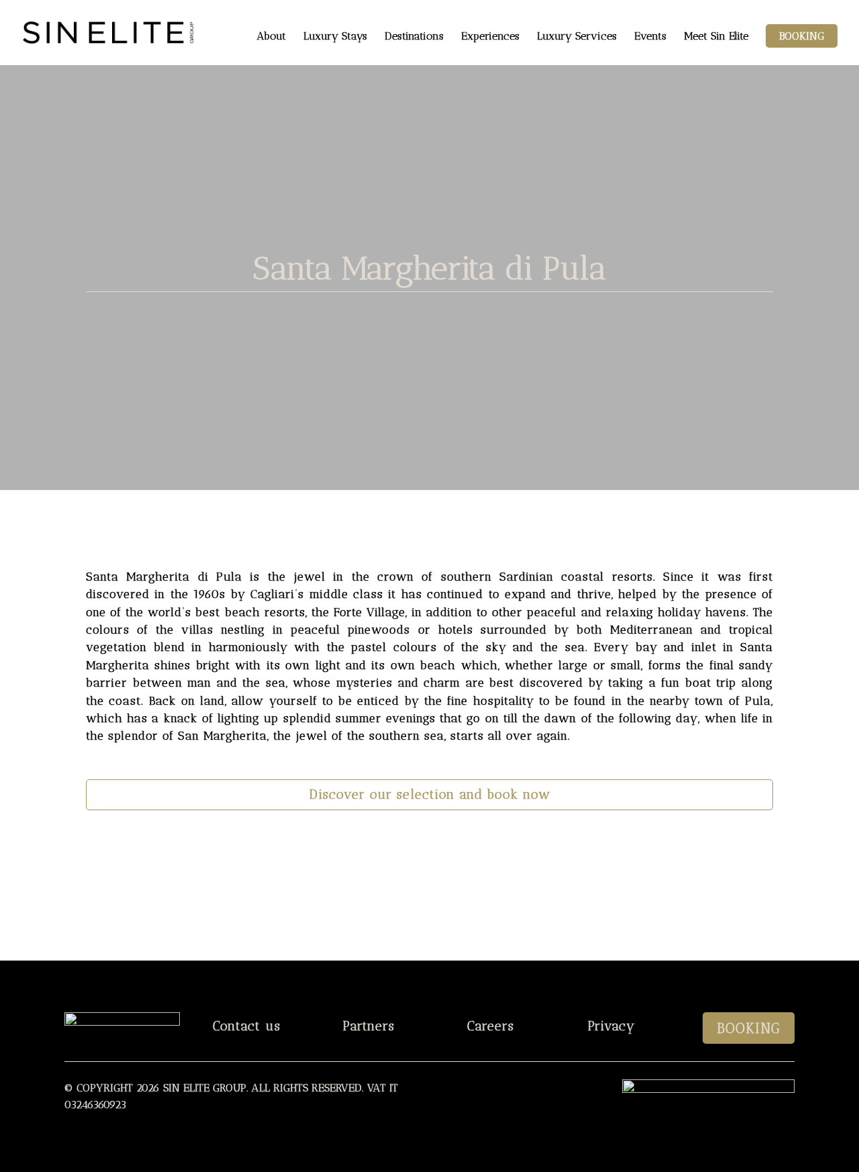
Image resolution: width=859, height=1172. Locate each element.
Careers (490, 1026)
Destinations (414, 37)
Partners (369, 1026)
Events (650, 37)
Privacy (612, 1026)
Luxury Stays (335, 37)
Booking (801, 36)
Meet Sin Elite (716, 37)
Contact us (247, 1026)
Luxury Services (577, 37)
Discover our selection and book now (429, 794)
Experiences (490, 37)
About (271, 37)
